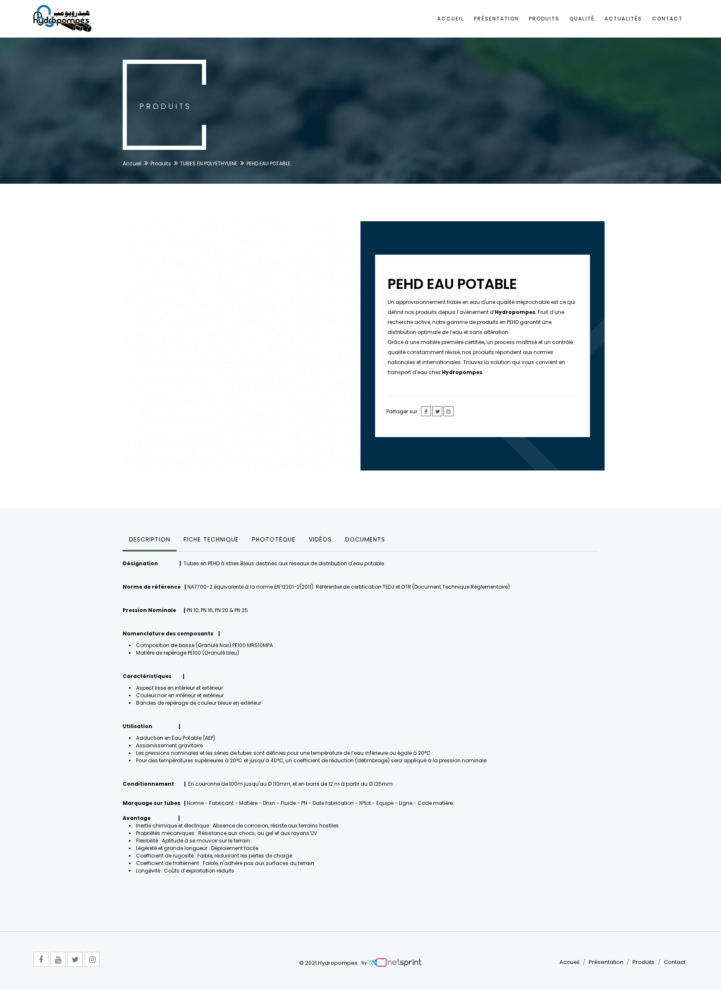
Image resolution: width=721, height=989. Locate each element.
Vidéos (320, 539)
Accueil (450, 18)
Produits (544, 18)
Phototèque (273, 539)
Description (149, 539)
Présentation (496, 18)
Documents (365, 539)
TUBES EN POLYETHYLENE (208, 163)
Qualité (582, 18)
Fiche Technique (211, 539)
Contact (667, 18)
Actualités (623, 18)
